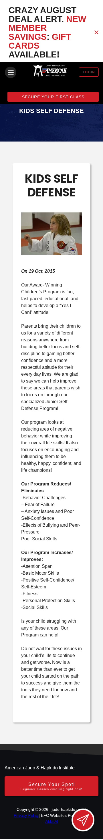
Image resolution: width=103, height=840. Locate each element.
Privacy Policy (26, 815)
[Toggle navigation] (10, 72)
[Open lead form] (83, 820)
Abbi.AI (51, 821)
